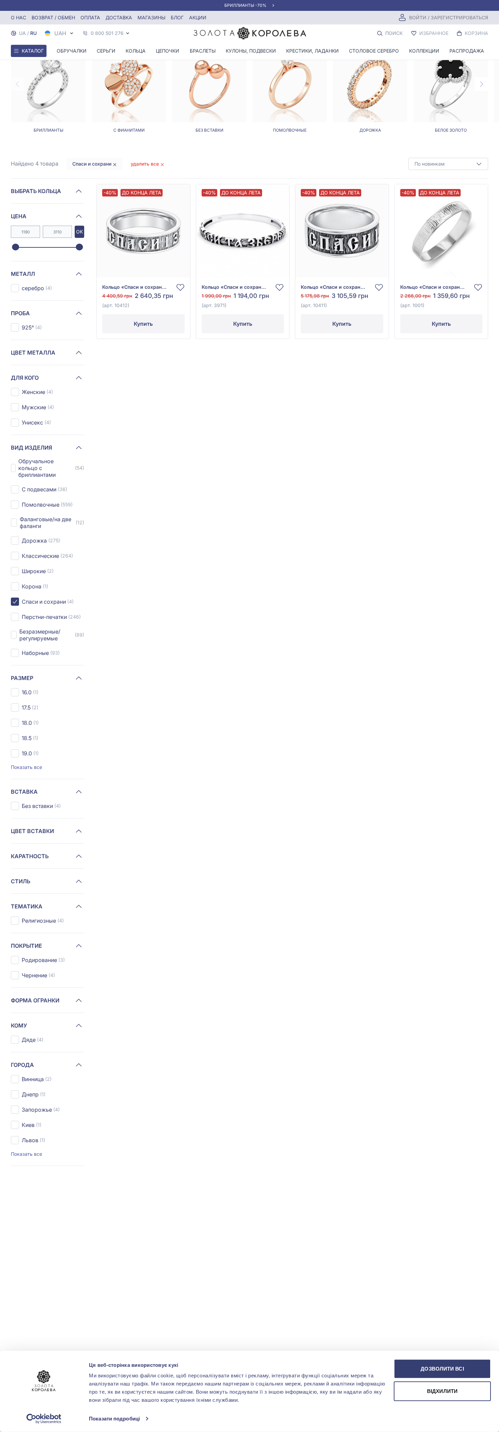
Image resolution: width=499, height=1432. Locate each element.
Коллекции (424, 51)
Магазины (151, 17)
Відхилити (442, 1391)
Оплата (90, 17)
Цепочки (167, 51)
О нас (18, 17)
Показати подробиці (114, 1418)
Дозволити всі (442, 1369)
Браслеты (203, 51)
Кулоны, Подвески (251, 51)
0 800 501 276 (107, 33)
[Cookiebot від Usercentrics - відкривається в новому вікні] (44, 1419)
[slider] (15, 247)
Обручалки (72, 51)
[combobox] (448, 164)
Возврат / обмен (53, 17)
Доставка (119, 17)
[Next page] (481, 84)
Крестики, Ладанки (312, 51)
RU (33, 33)
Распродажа (466, 51)
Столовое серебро (374, 51)
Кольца (136, 51)
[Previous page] (17, 84)
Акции (197, 17)
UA (22, 33)
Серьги (106, 51)
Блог (177, 17)
